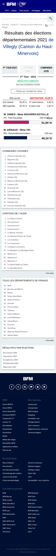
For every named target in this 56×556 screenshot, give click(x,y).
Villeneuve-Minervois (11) (17, 174)
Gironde (10, 303)
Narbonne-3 (12, 261)
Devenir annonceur (35, 463)
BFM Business (33, 493)
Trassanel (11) (12, 188)
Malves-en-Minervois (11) (17, 181)
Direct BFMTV (8, 404)
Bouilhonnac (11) (14, 195)
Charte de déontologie (11, 480)
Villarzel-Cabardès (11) (16, 156)
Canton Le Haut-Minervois (31, 24)
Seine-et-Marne (13, 314)
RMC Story (7, 528)
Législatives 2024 (10, 356)
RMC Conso (32, 525)
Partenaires (7, 433)
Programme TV (8, 418)
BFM (7, 10)
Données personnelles (11, 470)
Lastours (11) (12, 184)
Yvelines (10, 310)
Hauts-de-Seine (13, 300)
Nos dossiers (7, 425)
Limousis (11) (12, 170)
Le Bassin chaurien (15, 233)
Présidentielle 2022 (10, 363)
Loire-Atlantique (13, 317)
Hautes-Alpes (12, 335)
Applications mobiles (10, 447)
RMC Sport (32, 518)
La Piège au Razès (14, 219)
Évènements (7, 429)
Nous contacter (8, 463)
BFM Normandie (9, 514)
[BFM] (3, 4)
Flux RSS (24, 386)
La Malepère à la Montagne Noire (20, 250)
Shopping (31, 415)
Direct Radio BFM (9, 411)
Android (44, 386)
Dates (14, 10)
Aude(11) (14, 24)
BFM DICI (31, 504)
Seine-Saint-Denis (14, 296)
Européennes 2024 (10, 360)
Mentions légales (34, 466)
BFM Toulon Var (34, 514)
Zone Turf (31, 528)
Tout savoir (24, 10)
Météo (5, 436)
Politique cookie (34, 470)
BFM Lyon (6, 511)
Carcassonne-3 (13, 229)
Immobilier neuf (33, 418)
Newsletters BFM (9, 443)
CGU (30, 477)
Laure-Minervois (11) (15, 191)
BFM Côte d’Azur (9, 504)
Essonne (10, 325)
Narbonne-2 (12, 258)
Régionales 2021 (9, 367)
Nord (9, 286)
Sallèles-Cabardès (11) (16, 163)
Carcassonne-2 (13, 226)
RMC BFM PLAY (8, 521)
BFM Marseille (33, 511)
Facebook (11, 386)
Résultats (47, 10)
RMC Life (31, 521)
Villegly (5, 27)
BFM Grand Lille (8, 507)
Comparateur (33, 408)
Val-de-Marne (12, 321)
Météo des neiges (9, 440)
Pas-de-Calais (12, 307)
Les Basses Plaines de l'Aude (19, 236)
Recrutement (7, 466)
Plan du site (7, 450)
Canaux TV (7, 422)
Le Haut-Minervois (14, 268)
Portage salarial (34, 422)
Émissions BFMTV (9, 415)
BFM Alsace (32, 500)
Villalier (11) (12, 177)
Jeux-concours (33, 425)
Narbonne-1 (12, 254)
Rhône (10, 293)
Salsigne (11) (12, 202)
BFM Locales (7, 500)
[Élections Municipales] (15, 4)
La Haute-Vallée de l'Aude (17, 265)
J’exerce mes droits (10, 477)
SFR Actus (6, 532)
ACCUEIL (5, 24)
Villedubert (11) (13, 199)
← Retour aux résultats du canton (28, 91)
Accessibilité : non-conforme (38, 480)
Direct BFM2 (7, 408)
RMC (4, 518)
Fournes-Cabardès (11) (16, 206)
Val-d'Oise (11, 328)
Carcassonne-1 (13, 222)
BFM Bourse (7, 496)
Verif (29, 532)
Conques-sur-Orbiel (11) (16, 167)
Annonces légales (34, 433)
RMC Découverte (9, 525)
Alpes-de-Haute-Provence (17, 332)
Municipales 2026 (10, 353)
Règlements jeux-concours (38, 429)
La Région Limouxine (16, 247)
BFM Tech (31, 496)
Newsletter (31, 386)
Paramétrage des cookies (12, 473)
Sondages (36, 10)
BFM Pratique (33, 411)
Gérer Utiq (32, 473)
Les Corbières (13, 240)
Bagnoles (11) (12, 160)
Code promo (32, 404)
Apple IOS (37, 386)
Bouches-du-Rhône (15, 289)
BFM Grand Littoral (35, 507)
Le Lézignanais (13, 243)
